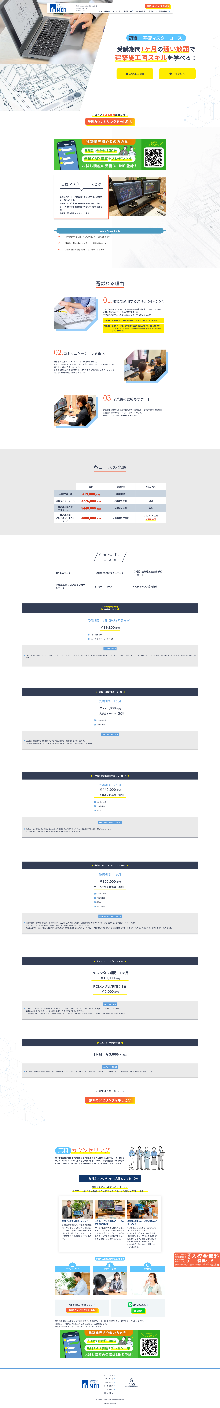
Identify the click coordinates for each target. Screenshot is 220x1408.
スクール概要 (104, 11)
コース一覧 (116, 11)
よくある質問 (140, 11)
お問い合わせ (163, 11)
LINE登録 (138, 1310)
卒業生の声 (128, 11)
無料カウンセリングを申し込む (158, 6)
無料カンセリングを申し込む (110, 1100)
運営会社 (152, 11)
